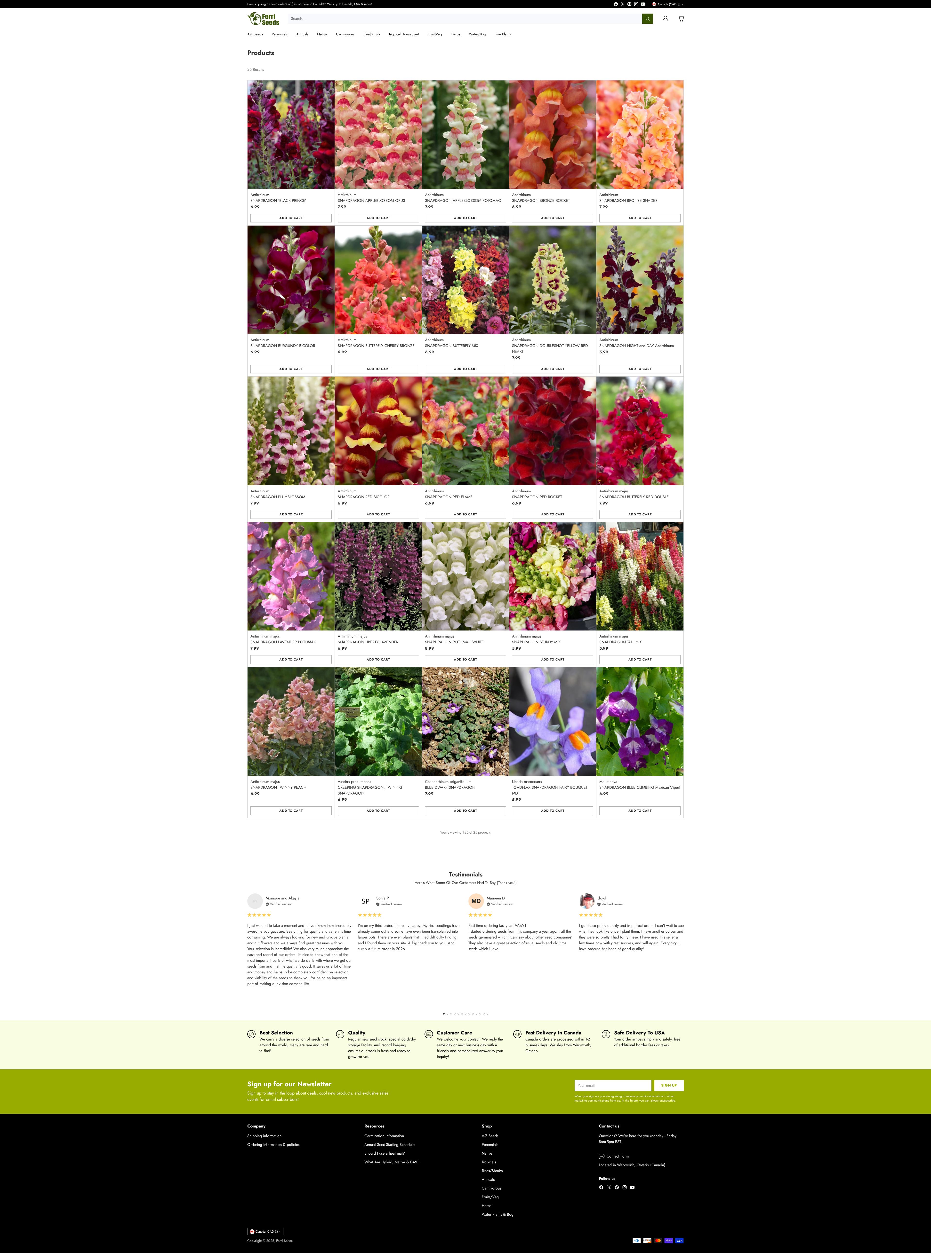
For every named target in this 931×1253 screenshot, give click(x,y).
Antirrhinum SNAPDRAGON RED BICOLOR (364, 494)
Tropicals (489, 1162)
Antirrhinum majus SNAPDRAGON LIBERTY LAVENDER (368, 639)
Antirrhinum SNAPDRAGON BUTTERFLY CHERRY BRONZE (376, 342)
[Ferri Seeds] (263, 18)
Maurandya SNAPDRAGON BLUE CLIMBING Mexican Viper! (639, 784)
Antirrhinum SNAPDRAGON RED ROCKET (537, 494)
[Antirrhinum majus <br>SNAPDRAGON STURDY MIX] (552, 576)
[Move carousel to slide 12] (484, 1014)
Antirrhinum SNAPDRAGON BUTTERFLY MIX (451, 342)
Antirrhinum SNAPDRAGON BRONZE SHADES (628, 197)
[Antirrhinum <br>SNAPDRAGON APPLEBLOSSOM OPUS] (378, 134)
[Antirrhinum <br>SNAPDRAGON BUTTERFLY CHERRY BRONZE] (378, 280)
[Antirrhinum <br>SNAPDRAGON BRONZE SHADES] (639, 134)
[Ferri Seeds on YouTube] (643, 5)
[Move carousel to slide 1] (444, 1014)
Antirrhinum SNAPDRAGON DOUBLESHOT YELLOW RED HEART (550, 345)
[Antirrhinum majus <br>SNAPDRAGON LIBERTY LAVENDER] (378, 576)
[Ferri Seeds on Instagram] (636, 5)
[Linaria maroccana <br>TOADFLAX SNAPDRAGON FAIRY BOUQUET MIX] (552, 721)
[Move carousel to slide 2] (447, 1014)
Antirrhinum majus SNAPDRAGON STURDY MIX (536, 639)
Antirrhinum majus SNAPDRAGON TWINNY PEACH (278, 784)
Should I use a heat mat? (384, 1153)
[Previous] (247, 949)
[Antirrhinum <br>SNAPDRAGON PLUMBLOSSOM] (291, 431)
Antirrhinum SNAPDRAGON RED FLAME (449, 494)
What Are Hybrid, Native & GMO (391, 1162)
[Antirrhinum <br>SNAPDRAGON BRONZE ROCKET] (552, 134)
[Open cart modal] (681, 18)
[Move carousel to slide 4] (455, 1014)
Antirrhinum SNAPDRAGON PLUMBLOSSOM (277, 494)
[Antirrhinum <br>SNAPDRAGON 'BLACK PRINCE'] (291, 134)
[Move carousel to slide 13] (487, 1014)
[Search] (647, 19)
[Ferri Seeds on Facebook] (615, 5)
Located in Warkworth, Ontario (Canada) (632, 1165)
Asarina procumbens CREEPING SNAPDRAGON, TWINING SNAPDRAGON (370, 787)
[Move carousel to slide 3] (451, 1014)
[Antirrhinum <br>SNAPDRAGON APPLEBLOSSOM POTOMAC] (465, 134)
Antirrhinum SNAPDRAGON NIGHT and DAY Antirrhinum (636, 342)
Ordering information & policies (273, 1144)
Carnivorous (491, 1188)
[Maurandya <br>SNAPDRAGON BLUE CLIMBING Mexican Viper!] (639, 721)
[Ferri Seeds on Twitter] (622, 5)
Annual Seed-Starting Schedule (389, 1144)
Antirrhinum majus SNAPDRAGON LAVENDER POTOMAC (283, 639)
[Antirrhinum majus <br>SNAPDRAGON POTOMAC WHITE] (465, 576)
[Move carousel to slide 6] (462, 1014)
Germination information (384, 1136)
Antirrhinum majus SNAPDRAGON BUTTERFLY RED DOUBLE (634, 494)
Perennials (490, 1144)
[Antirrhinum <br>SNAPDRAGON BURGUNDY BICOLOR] (291, 280)
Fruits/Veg (490, 1197)
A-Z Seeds (490, 1136)
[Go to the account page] (665, 18)
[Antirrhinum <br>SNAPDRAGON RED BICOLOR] (378, 431)
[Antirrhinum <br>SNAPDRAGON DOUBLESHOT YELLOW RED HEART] (552, 280)
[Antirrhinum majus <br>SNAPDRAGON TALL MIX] (639, 576)
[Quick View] (328, 86)
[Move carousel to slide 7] (465, 1014)
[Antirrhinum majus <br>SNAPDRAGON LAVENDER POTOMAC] (291, 576)
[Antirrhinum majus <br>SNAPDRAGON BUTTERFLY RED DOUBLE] (639, 431)
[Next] (683, 949)
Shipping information (264, 1136)
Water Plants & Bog (498, 1214)
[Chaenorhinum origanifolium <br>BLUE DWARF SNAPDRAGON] (465, 721)
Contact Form (618, 1156)
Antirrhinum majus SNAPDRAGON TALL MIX (620, 639)
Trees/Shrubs (492, 1171)
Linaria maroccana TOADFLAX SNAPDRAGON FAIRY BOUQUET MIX (549, 787)
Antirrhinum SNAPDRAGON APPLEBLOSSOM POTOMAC (463, 197)
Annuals (488, 1179)
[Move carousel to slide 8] (469, 1014)
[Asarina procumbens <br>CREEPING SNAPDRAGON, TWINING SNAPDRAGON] (378, 721)
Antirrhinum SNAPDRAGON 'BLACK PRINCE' (278, 197)
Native (487, 1153)
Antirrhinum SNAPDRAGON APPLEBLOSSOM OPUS (371, 197)
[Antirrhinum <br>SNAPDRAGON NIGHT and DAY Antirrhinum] (639, 280)
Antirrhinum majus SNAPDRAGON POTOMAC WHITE (454, 639)
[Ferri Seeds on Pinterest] (629, 5)
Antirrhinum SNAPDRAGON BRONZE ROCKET (541, 197)
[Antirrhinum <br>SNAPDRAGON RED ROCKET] (552, 431)
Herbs (486, 1205)
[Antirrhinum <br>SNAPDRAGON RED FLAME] (465, 431)
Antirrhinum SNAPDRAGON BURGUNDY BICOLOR (282, 342)
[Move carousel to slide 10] (476, 1014)
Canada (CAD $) (669, 4)
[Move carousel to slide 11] (480, 1014)
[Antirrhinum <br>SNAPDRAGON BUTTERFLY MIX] (465, 280)
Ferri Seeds (284, 1240)
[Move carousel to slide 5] (458, 1014)
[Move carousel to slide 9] (473, 1014)
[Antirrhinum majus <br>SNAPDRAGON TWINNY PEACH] (291, 721)
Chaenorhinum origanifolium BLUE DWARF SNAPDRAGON (450, 784)
